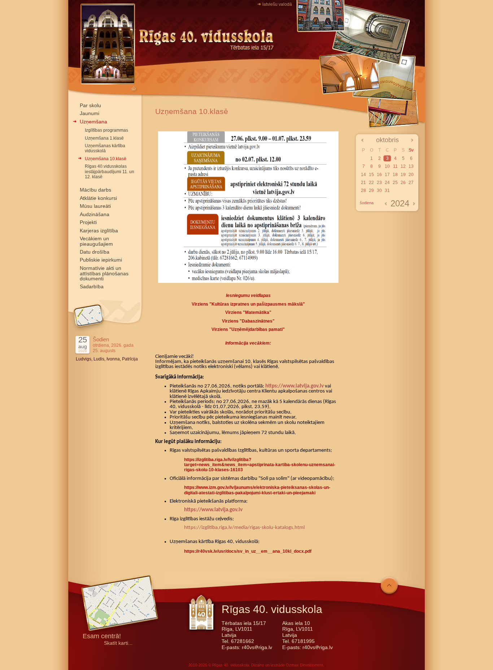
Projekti (88, 222)
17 (387, 174)
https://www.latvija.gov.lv (294, 386)
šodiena (367, 203)
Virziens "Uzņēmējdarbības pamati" (248, 329)
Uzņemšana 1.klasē (104, 138)
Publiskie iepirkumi (101, 260)
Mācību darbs (95, 190)
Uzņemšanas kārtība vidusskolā (105, 148)
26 (403, 182)
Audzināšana (94, 214)
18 (395, 174)
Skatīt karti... (118, 643)
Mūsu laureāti (95, 206)
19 (403, 174)
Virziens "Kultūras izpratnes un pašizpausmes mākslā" (248, 304)
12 (403, 166)
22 (371, 182)
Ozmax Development (304, 665)
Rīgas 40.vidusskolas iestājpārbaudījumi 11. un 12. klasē (109, 171)
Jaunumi (89, 113)
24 (387, 182)
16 (379, 174)
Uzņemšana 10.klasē (105, 158)
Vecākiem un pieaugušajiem (96, 241)
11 (395, 166)
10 (387, 166)
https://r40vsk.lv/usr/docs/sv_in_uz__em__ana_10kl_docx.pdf (247, 551)
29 (371, 190)
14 (363, 174)
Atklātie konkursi (98, 198)
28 (363, 190)
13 (411, 166)
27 (411, 182)
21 (363, 182)
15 (371, 174)
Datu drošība (94, 252)
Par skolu (90, 105)
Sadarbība (92, 286)
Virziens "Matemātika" (248, 312)
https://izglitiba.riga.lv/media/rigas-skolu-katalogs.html (244, 527)
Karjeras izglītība (99, 230)
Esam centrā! (102, 637)
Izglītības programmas (106, 130)
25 (395, 182)
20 (411, 174)
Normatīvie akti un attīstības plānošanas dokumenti (104, 273)
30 (379, 190)
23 (379, 182)
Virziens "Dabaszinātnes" (248, 321)
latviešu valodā (277, 4)
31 (387, 190)
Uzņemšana (93, 121)
